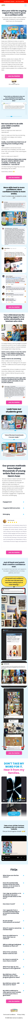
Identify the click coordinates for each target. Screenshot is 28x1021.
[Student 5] (17, 430)
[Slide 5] (13, 116)
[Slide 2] (8, 116)
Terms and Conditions (9, 1014)
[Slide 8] (17, 116)
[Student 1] (10, 430)
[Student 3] (13, 430)
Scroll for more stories (14, 813)
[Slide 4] (10, 116)
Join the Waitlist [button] (14, 76)
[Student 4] (14, 430)
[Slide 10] (19, 116)
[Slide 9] (18, 116)
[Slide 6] (14, 116)
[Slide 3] (9, 116)
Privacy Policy (21, 1014)
